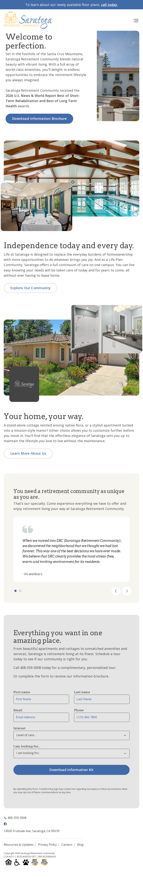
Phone (79, 710)
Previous (115, 591)
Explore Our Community (30, 288)
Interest (19, 728)
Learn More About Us (28, 453)
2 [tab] (20, 591)
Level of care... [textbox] (26, 735)
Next (127, 591)
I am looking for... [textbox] (28, 753)
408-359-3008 (16, 818)
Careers (66, 844)
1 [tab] (15, 591)
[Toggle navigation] (136, 20)
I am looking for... (26, 746)
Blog (80, 844)
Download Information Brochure (39, 118)
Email (17, 710)
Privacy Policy (47, 844)
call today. (109, 4)
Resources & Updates (19, 844)
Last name (82, 692)
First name (21, 692)
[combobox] (71, 735)
